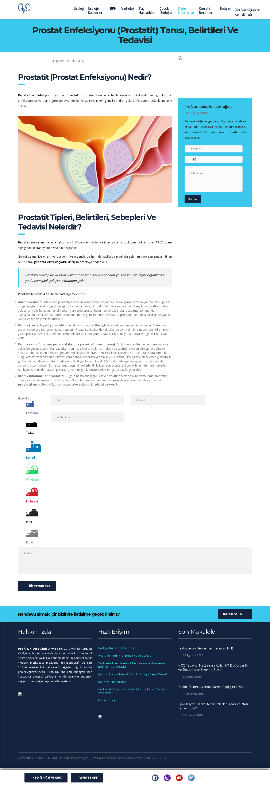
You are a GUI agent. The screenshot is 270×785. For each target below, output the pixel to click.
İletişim (225, 8)
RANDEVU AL (233, 614)
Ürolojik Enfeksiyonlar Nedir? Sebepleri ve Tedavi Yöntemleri (131, 691)
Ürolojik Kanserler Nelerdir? (117, 648)
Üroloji (79, 8)
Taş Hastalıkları (147, 10)
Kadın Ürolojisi (107, 700)
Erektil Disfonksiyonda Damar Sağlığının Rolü (211, 687)
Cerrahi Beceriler (205, 10)
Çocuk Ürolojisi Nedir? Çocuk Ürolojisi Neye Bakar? (133, 674)
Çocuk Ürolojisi (165, 10)
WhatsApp (88, 778)
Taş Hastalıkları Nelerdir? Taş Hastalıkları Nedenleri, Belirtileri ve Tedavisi (132, 664)
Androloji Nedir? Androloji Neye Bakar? (124, 655)
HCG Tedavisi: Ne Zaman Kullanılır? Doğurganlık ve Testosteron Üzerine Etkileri (213, 668)
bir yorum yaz (39, 586)
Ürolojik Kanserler (95, 10)
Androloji (127, 8)
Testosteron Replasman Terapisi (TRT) (205, 648)
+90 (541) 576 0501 (47, 778)
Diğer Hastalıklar (186, 10)
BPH (113, 8)
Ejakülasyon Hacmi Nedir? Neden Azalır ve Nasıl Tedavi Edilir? (213, 706)
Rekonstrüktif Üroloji (112, 681)
